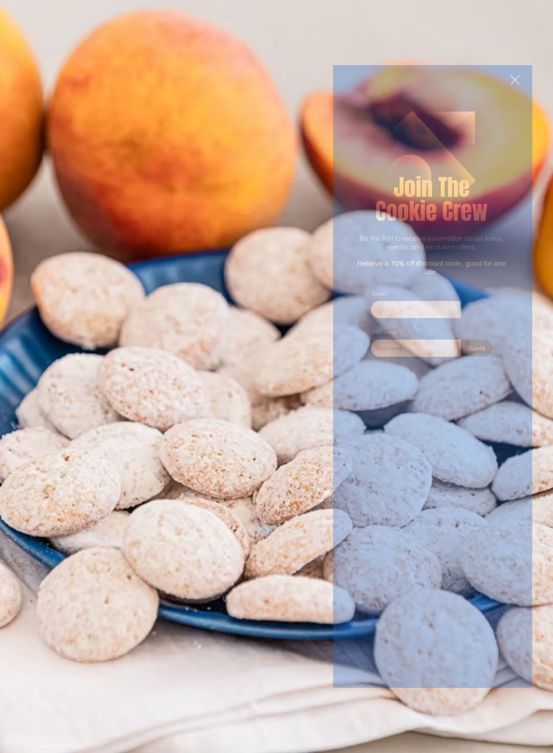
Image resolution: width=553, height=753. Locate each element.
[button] (532, 18)
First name (375, 323)
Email (367, 276)
